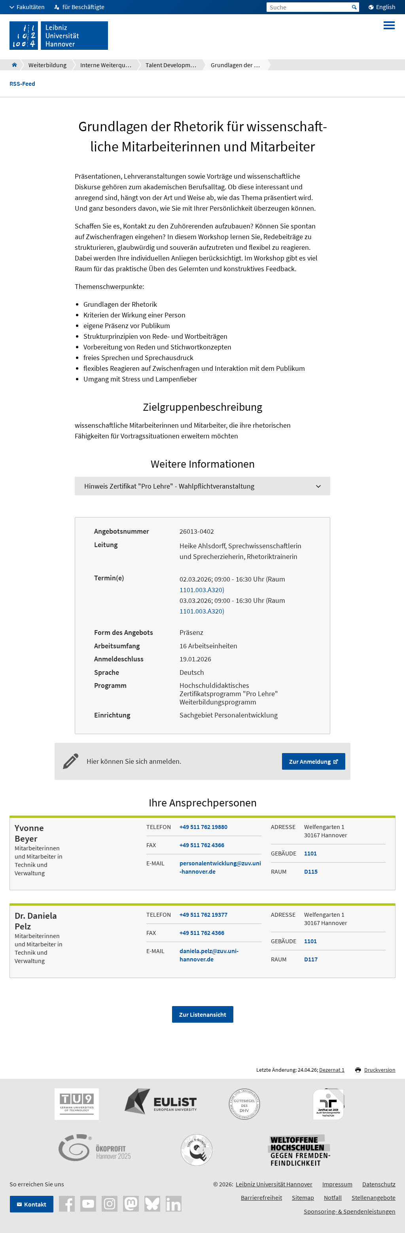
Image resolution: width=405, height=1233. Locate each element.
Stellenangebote (374, 1197)
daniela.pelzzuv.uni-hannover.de (209, 955)
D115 (311, 871)
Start (354, 7)
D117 (311, 959)
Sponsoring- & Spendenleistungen (350, 1211)
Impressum (337, 1184)
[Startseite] (12, 64)
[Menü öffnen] (389, 35)
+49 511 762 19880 (203, 827)
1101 (310, 853)
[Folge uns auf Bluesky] (152, 1203)
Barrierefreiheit (261, 1197)
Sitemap (303, 1197)
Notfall (333, 1197)
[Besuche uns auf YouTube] (88, 1203)
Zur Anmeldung (310, 761)
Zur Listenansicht (202, 1014)
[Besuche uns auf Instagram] (109, 1203)
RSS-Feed (22, 83)
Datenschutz (379, 1184)
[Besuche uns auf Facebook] (67, 1203)
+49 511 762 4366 (202, 845)
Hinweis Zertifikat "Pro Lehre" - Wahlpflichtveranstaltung (169, 486)
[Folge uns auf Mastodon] (131, 1203)
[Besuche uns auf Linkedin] (173, 1203)
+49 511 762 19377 (203, 914)
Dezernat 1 (331, 1069)
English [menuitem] (386, 7)
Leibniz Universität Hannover (274, 1184)
